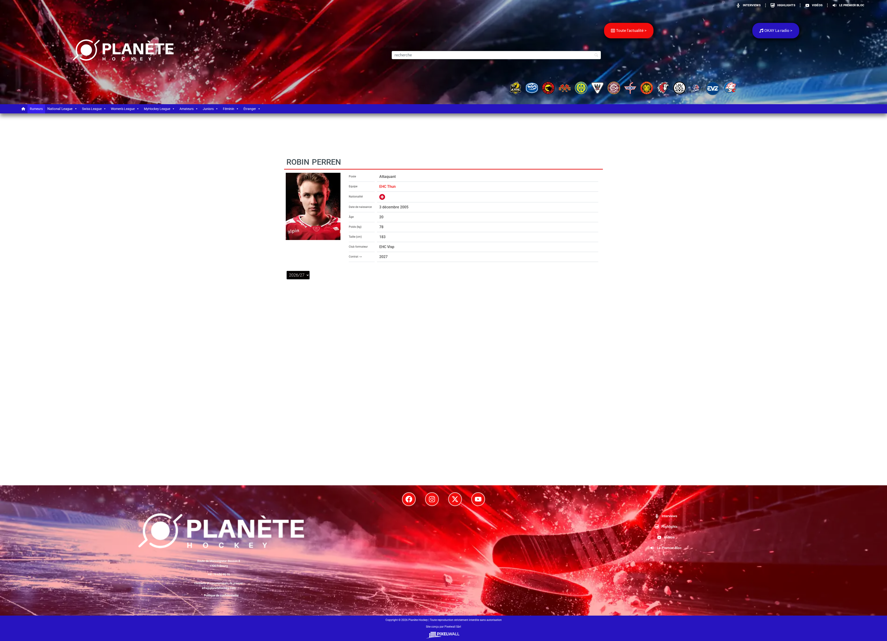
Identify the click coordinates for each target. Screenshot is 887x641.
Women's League (123, 109)
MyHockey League (157, 109)
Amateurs (186, 109)
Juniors (208, 109)
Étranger (249, 109)
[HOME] (23, 108)
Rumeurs (36, 109)
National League (60, 109)
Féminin (228, 109)
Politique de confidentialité (221, 595)
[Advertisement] (443, 434)
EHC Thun (387, 186)
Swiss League (92, 109)
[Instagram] (432, 499)
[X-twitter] (455, 499)
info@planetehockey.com (219, 588)
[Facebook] (409, 499)
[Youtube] (478, 499)
